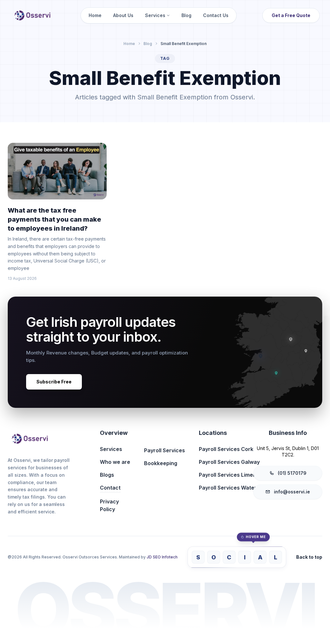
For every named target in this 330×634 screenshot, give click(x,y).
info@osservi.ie (292, 491)
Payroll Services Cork (226, 449)
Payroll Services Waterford (233, 487)
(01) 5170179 (292, 473)
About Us (123, 15)
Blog (186, 15)
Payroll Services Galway (229, 462)
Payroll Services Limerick (231, 475)
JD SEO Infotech (162, 557)
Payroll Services (164, 450)
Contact (110, 487)
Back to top (309, 557)
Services (155, 15)
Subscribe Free (54, 381)
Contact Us (215, 15)
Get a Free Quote (291, 15)
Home (95, 15)
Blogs (107, 475)
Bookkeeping (160, 463)
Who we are (115, 462)
